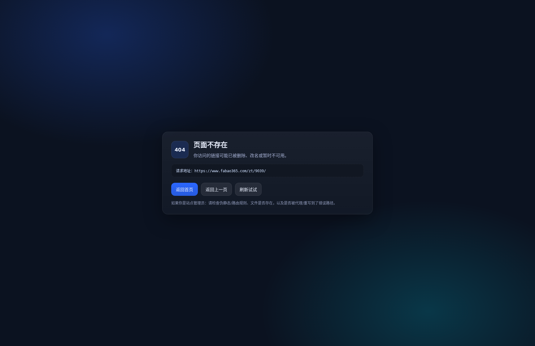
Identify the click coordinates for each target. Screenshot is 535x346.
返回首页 (184, 189)
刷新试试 (248, 189)
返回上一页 (216, 189)
